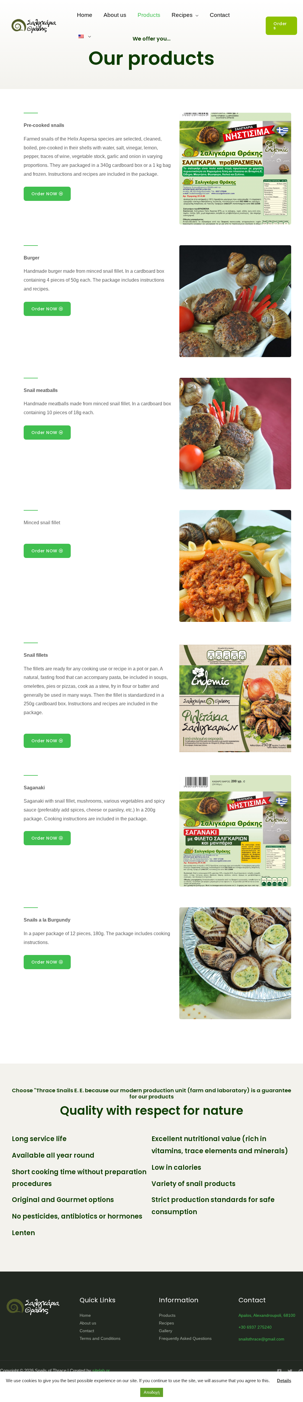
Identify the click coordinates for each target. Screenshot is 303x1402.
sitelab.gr (101, 1370)
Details (284, 1380)
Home (84, 15)
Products (149, 15)
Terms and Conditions (100, 1338)
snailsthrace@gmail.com (261, 1339)
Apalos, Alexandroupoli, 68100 (266, 1315)
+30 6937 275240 (255, 1327)
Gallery (165, 1330)
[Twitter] (290, 1371)
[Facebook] (279, 1371)
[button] (281, 26)
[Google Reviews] (300, 1371)
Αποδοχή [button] (151, 1392)
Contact (220, 15)
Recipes (182, 15)
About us (115, 15)
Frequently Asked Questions (185, 1338)
